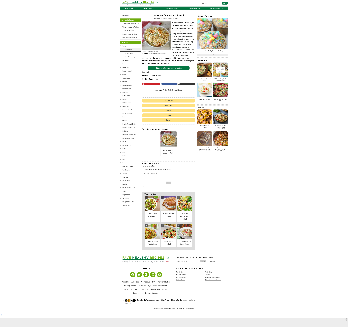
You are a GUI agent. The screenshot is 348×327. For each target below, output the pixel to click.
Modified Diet (126, 145)
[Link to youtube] (159, 274)
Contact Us (145, 282)
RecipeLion (208, 272)
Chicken (124, 81)
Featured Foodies (128, 110)
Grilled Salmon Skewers (204, 126)
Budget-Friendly (127, 71)
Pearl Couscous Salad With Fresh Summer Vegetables (220, 149)
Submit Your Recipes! (158, 289)
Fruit (123, 117)
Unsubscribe (138, 293)
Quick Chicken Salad (168, 215)
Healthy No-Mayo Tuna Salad (204, 100)
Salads (168, 110)
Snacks (124, 184)
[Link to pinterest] (146, 274)
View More (212, 55)
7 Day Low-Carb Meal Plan (130, 23)
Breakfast (125, 67)
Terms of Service (141, 289)
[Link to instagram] (153, 274)
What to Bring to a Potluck (130, 27)
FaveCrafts (179, 272)
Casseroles (126, 78)
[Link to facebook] (132, 274)
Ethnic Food (126, 106)
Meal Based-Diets (128, 138)
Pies (123, 152)
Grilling (124, 120)
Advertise (135, 282)
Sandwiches (126, 170)
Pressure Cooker (127, 166)
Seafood (125, 177)
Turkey (124, 191)
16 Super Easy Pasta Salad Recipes (220, 79)
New (199, 107)
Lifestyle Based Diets (129, 134)
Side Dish (168, 105)
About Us (125, 282)
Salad (124, 46)
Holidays (125, 131)
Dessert (125, 92)
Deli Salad (128, 49)
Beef (124, 64)
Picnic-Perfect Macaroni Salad (168, 151)
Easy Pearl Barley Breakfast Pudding (212, 51)
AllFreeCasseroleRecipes (213, 280)
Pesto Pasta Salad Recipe (152, 215)
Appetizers (126, 60)
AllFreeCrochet (181, 275)
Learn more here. (189, 300)
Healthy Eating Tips (128, 127)
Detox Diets (126, 96)
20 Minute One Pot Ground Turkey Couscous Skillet (220, 127)
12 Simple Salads (128, 30)
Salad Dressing (130, 57)
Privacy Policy (130, 286)
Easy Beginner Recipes (129, 38)
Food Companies (127, 113)
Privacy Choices (151, 293)
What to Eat (126, 205)
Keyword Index (164, 282)
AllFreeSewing (180, 280)
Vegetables (126, 195)
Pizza (124, 156)
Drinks (124, 99)
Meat (124, 142)
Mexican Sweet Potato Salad (152, 242)
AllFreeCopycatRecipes (212, 277)
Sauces (124, 173)
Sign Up (203, 261)
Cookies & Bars (127, 85)
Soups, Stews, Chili (128, 188)
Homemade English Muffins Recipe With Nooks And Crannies (205, 149)
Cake (124, 74)
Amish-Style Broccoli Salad (172, 90)
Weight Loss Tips (128, 202)
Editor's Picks (126, 103)
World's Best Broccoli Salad (220, 100)
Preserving (125, 163)
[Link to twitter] (139, 274)
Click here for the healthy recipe (169, 68)
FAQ (154, 282)
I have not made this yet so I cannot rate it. (157, 169)
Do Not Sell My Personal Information (152, 286)
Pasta (124, 149)
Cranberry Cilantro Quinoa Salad (184, 216)
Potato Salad (129, 53)
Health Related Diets (129, 124)
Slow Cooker (126, 180)
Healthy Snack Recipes (129, 34)
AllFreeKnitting (181, 277)
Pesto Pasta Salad (168, 242)
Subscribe (125, 15)
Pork (123, 159)
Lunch (168, 120)
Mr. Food (207, 275)
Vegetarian (125, 198)
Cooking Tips (126, 89)
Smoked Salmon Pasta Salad (185, 242)
